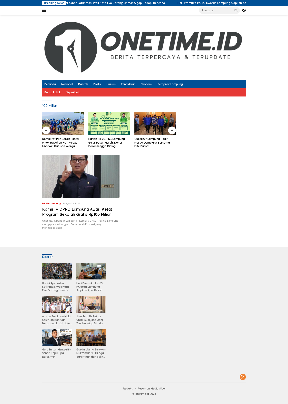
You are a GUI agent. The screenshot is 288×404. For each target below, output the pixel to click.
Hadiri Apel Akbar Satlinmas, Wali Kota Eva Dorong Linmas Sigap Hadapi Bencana (97, 3)
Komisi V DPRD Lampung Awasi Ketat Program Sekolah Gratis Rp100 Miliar (77, 212)
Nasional (67, 84)
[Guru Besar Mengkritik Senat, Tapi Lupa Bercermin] (57, 337)
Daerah (83, 84)
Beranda (50, 84)
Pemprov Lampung (170, 84)
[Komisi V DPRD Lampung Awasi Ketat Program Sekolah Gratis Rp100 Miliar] (81, 176)
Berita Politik (52, 92)
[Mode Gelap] (244, 10)
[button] (236, 10)
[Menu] (44, 10)
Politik (97, 84)
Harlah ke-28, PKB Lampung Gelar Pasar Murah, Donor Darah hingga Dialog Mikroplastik (106, 142)
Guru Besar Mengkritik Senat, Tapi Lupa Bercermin (56, 353)
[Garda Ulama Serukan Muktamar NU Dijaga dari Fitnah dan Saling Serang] (91, 337)
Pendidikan (128, 84)
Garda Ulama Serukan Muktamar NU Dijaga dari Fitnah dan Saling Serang (91, 353)
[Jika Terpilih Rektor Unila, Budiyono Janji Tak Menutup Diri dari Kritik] (91, 304)
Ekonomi (146, 84)
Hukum (111, 84)
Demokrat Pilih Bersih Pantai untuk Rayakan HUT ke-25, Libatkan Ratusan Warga (60, 142)
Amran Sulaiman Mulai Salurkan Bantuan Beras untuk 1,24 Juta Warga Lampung (56, 320)
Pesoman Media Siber (152, 388)
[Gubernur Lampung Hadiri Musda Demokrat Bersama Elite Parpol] (155, 123)
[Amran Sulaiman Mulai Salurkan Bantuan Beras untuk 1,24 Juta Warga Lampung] (57, 304)
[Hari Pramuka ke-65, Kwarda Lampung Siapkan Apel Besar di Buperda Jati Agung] (91, 271)
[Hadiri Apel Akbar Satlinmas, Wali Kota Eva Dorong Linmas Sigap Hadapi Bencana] (57, 271)
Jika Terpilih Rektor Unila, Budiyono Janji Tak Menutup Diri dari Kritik (90, 320)
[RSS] (243, 377)
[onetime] (144, 47)
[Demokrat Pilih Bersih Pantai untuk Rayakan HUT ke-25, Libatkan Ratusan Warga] (63, 123)
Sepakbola (73, 92)
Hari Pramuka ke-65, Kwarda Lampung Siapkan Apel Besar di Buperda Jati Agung (220, 3)
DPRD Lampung (51, 203)
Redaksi (128, 388)
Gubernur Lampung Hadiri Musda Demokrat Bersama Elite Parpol (152, 142)
